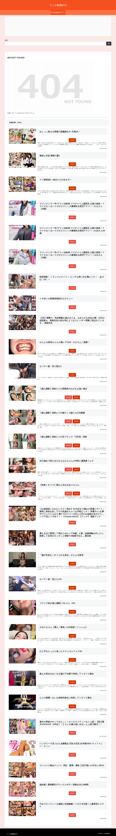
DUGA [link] (72, 140)
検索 (6, 40)
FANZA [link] (72, 217)
